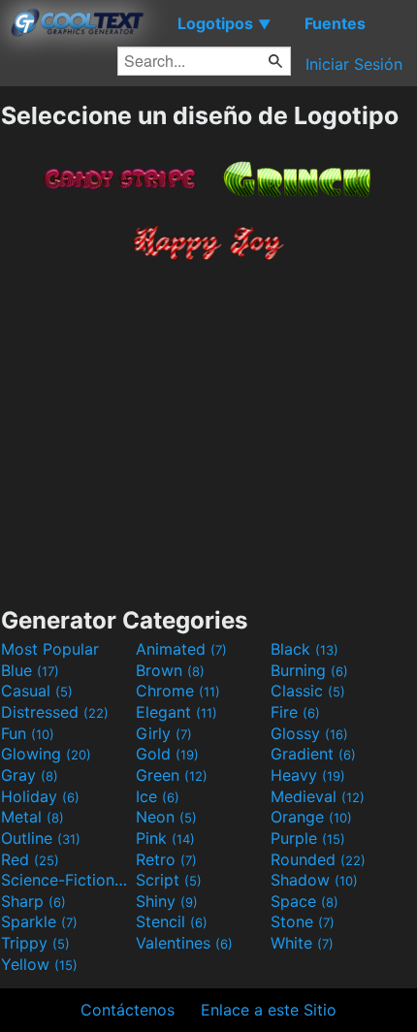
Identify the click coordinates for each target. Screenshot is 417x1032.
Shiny (167, 901)
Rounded (318, 859)
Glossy (309, 733)
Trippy (35, 942)
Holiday (40, 796)
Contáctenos (127, 1009)
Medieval (318, 796)
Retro (166, 859)
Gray (29, 775)
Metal (32, 816)
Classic (308, 690)
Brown (170, 670)
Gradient (313, 753)
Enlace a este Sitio (269, 1009)
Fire (295, 712)
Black (304, 649)
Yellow (39, 964)
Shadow (314, 879)
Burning (309, 670)
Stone (303, 921)
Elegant (176, 712)
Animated (181, 649)
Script (169, 879)
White (302, 942)
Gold (167, 753)
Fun (27, 733)
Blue (30, 670)
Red (30, 859)
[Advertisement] (208, 428)
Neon (166, 816)
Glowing (46, 753)
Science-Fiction (66, 879)
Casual (37, 690)
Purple (308, 838)
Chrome (178, 690)
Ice (157, 796)
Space (304, 901)
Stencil (172, 921)
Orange (311, 816)
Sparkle (39, 921)
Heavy (308, 775)
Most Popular (50, 649)
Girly (164, 733)
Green (172, 775)
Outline (40, 838)
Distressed (55, 712)
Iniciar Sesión (353, 64)
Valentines (184, 942)
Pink (165, 838)
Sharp (33, 901)
